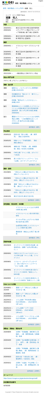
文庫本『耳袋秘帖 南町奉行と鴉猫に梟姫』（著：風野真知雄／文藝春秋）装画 (27, 351)
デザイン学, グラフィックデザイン (15, 80)
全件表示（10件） (34, 200)
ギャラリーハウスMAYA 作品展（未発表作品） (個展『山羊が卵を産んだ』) (26, 247)
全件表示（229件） (33, 371)
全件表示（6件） (34, 127)
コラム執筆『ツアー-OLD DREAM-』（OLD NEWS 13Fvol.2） (24, 310)
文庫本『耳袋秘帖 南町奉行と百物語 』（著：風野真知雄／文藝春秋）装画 (27, 334)
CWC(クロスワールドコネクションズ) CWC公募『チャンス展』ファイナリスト (26, 255)
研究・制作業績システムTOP (13, 8)
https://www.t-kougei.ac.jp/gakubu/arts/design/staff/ (20, 378)
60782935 (7, 385)
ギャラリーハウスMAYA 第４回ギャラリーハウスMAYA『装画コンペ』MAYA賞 (26, 272)
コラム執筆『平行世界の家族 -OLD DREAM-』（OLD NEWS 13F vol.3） (26, 302)
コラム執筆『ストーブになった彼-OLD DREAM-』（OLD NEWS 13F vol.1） (27, 318)
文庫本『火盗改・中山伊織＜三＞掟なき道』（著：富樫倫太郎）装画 (27, 365)
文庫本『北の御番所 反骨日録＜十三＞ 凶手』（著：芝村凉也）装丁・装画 (27, 342)
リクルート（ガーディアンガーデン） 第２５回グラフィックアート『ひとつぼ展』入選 (25, 264)
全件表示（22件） (34, 324)
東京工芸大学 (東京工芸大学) (24, 196)
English (41, 1)
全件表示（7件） (34, 165)
